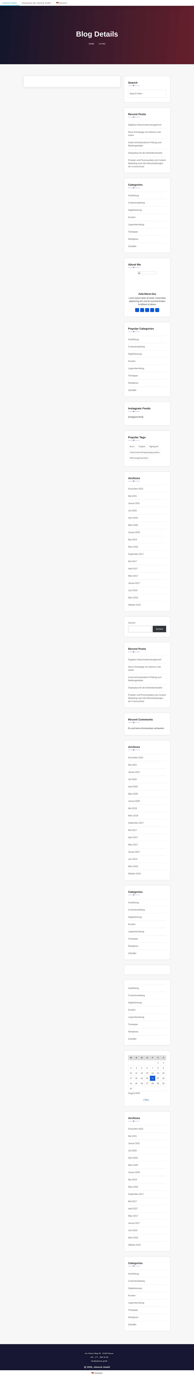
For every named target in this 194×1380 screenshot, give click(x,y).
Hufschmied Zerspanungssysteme (145, 452)
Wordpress (133, 239)
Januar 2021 (134, 503)
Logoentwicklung (136, 224)
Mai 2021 (132, 496)
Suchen (131, 623)
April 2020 (133, 518)
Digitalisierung (135, 210)
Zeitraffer (132, 246)
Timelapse (133, 232)
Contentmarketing (136, 203)
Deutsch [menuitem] (99, 1373)
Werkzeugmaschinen (139, 458)
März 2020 (133, 525)
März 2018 (133, 547)
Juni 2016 (132, 590)
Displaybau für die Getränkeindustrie (145, 153)
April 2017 (133, 568)
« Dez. (146, 1100)
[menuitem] (62, 3)
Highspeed (153, 446)
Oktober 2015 (134, 605)
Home (91, 44)
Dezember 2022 (135, 489)
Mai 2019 (132, 539)
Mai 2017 (132, 561)
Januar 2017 (134, 583)
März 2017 (133, 576)
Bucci (132, 446)
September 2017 (136, 554)
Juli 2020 (132, 510)
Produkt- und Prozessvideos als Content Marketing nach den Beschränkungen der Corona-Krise (147, 163)
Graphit (142, 446)
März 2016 (133, 597)
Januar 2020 (134, 532)
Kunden (132, 217)
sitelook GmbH (10, 3)
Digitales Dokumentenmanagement (144, 125)
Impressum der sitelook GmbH (36, 3)
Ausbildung (133, 195)
